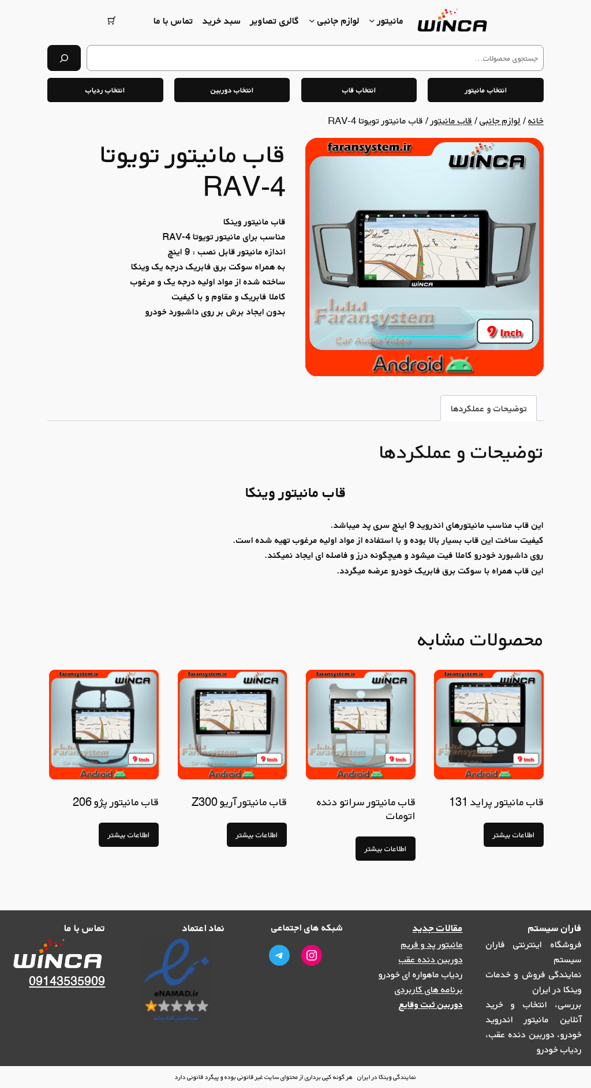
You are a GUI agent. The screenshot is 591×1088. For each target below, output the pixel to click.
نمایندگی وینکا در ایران (386, 1077)
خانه (536, 120)
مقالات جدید (438, 928)
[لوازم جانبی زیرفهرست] (312, 20)
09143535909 (67, 981)
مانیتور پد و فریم (432, 944)
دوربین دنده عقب (431, 959)
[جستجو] (64, 58)
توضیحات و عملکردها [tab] (489, 408)
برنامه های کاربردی (429, 989)
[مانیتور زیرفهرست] (372, 20)
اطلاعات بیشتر (513, 835)
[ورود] (138, 20)
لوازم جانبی (500, 120)
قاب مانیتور (451, 120)
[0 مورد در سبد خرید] (112, 20)
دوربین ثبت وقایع (431, 1004)
